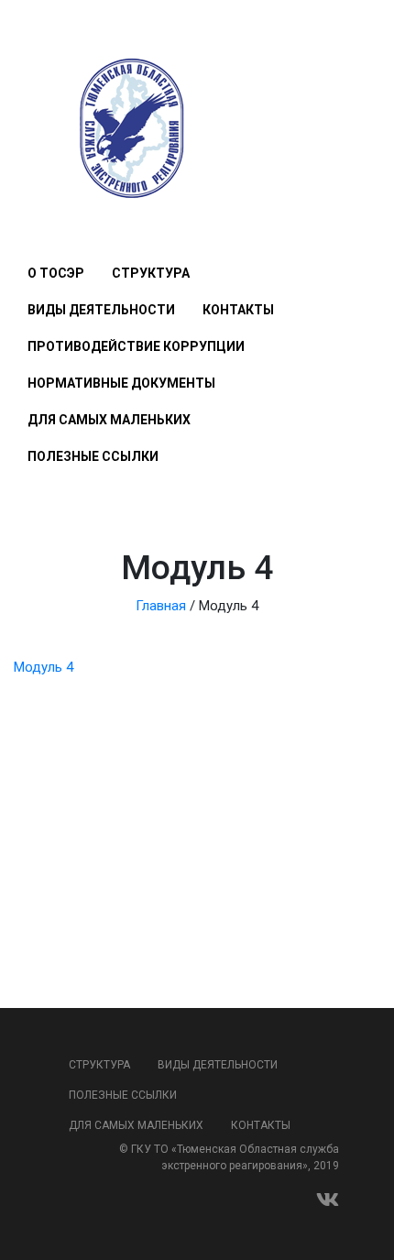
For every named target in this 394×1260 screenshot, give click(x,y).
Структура (151, 273)
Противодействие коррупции (136, 346)
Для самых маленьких (109, 419)
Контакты (238, 309)
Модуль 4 (43, 667)
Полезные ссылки (93, 456)
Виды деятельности (101, 309)
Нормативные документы (121, 383)
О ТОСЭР (55, 273)
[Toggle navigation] (38, 219)
